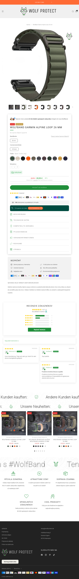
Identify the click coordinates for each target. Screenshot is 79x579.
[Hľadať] (73, 11)
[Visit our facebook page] (42, 555)
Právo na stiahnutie (7, 544)
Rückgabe (17, 243)
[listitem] (39, 2)
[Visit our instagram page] (46, 555)
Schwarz (14, 149)
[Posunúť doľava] (6, 107)
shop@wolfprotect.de (47, 528)
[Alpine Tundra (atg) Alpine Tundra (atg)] (12, 158)
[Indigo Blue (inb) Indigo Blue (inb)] (39, 158)
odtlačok (4, 528)
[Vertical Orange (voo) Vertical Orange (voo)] (28, 158)
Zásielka (35, 180)
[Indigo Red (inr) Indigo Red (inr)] (44, 158)
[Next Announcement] (51, 2)
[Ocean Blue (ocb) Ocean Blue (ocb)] (65, 158)
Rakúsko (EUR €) (6, 568)
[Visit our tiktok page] (54, 555)
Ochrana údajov (6, 535)
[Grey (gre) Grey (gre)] (55, 158)
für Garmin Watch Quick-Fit (18, 133)
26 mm (14, 140)
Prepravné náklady (7, 541)
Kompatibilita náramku (23, 226)
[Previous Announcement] (27, 2)
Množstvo (13, 164)
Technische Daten (21, 220)
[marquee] (39, 397)
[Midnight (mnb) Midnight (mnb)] (23, 158)
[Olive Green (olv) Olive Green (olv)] (34, 158)
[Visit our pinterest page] (50, 555)
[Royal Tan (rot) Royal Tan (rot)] (60, 158)
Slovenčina (17, 568)
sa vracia (4, 538)
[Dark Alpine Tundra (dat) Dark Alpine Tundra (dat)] (49, 158)
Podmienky (5, 531)
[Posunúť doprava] (72, 107)
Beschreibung (19, 214)
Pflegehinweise (20, 232)
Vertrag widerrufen (10, 561)
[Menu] (3, 11)
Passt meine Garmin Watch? (60, 136)
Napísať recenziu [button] (39, 330)
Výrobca (17, 249)
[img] (9, 348)
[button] (14, 193)
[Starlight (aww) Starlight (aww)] (18, 158)
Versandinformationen (23, 237)
